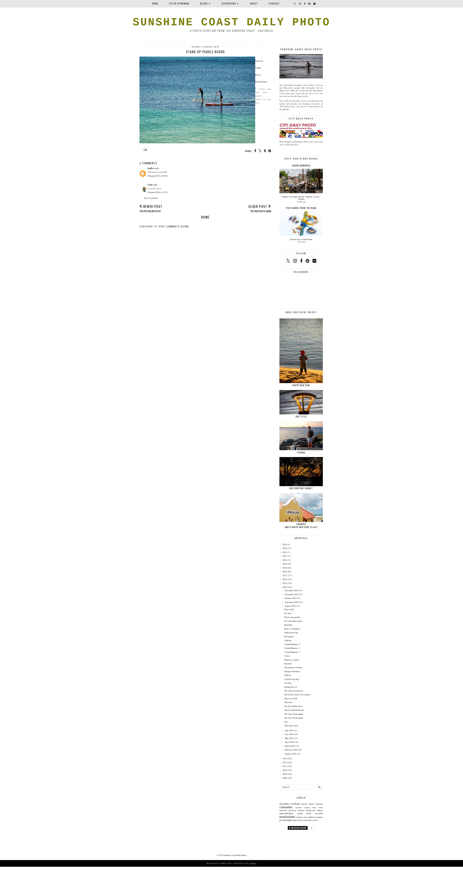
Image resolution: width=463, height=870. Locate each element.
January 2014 (290, 754)
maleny (320, 810)
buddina (311, 804)
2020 (285, 564)
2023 (285, 552)
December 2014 (291, 590)
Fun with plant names (293, 621)
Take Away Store (291, 726)
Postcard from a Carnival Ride (301, 239)
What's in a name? (291, 660)
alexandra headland (289, 803)
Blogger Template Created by (231, 863)
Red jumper (289, 636)
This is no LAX (290, 698)
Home (155, 3)
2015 (285, 583)
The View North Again (293, 718)
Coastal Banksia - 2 (292, 648)
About (254, 3)
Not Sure (288, 613)
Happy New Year (301, 385)
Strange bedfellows (292, 671)
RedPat (151, 168)
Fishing (301, 452)
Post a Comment (151, 198)
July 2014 (289, 730)
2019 (285, 568)
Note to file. (289, 609)
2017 (285, 575)
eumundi (283, 810)
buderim (319, 804)
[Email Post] (145, 149)
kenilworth (310, 810)
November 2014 (292, 594)
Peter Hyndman (179, 3)
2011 (285, 766)
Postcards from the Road (301, 207)
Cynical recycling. (292, 679)
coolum (298, 807)
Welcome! (288, 702)
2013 (285, 758)
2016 (285, 579)
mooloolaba (287, 816)
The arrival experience (293, 691)
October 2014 (290, 598)
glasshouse (292, 810)
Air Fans (287, 683)
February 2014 (291, 750)
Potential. (288, 664)
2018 (285, 572)
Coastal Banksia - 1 (292, 652)
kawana (301, 810)
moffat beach (304, 813)
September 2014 (292, 602)
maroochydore (286, 813)
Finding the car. (290, 687)
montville (319, 813)
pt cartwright (285, 820)
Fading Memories (301, 165)
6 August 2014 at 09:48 (157, 176)
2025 (285, 544)
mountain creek (301, 817)
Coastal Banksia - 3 (292, 644)
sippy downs (297, 820)
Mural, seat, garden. (292, 617)
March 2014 (290, 746)
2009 (285, 774)
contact (274, 3)
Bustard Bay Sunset (301, 488)
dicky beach (317, 808)
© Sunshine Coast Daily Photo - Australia (263, 92)
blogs (204, 3)
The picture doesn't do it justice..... (298, 694)
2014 (285, 587)
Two (286, 722)
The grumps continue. (293, 667)
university (307, 820)
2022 (285, 556)
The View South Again (293, 714)
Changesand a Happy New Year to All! (301, 525)
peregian (319, 817)
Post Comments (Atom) (174, 226)
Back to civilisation (292, 629)
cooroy (307, 807)
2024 (285, 548)
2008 (285, 778)
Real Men (288, 625)
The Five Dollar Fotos (293, 706)
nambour (311, 817)
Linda (150, 185)
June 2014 (289, 734)
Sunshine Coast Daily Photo (231, 22)
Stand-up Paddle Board (294, 710)
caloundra (285, 807)
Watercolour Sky (291, 632)
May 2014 (289, 738)
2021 (285, 560)
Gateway (288, 640)
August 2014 (290, 606)
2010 (285, 770)
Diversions (229, 3)
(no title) (301, 416)
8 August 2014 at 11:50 (157, 192)
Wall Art (287, 675)
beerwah (304, 804)
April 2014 (289, 742)
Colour (287, 656)
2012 (285, 762)
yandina (315, 820)
